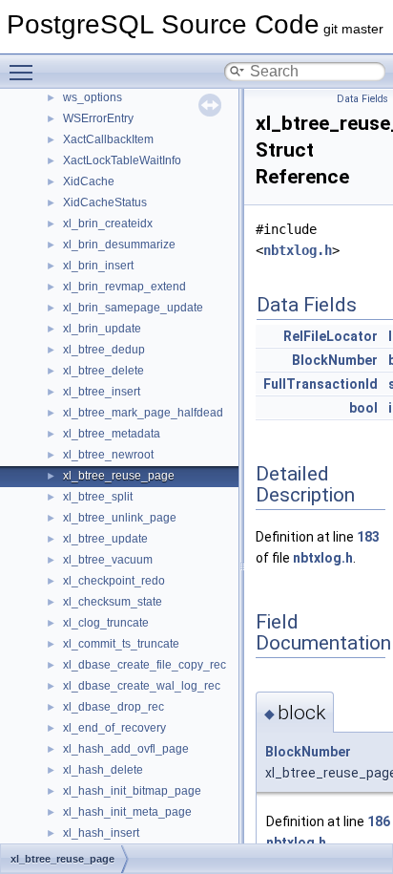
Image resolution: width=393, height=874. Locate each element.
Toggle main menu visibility (25, 71)
